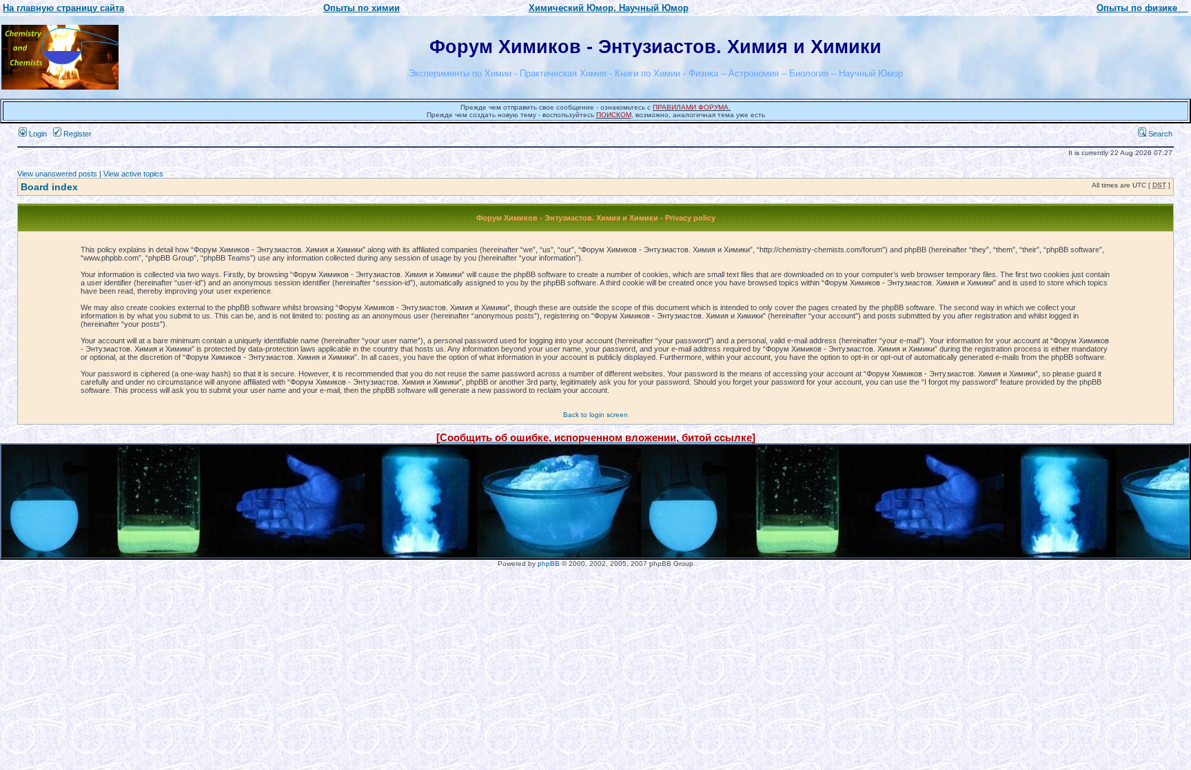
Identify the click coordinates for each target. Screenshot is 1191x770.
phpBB (549, 563)
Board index (49, 186)
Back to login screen (595, 414)
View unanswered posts (57, 174)
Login (37, 134)
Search (1159, 134)
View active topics (133, 174)
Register (76, 134)
